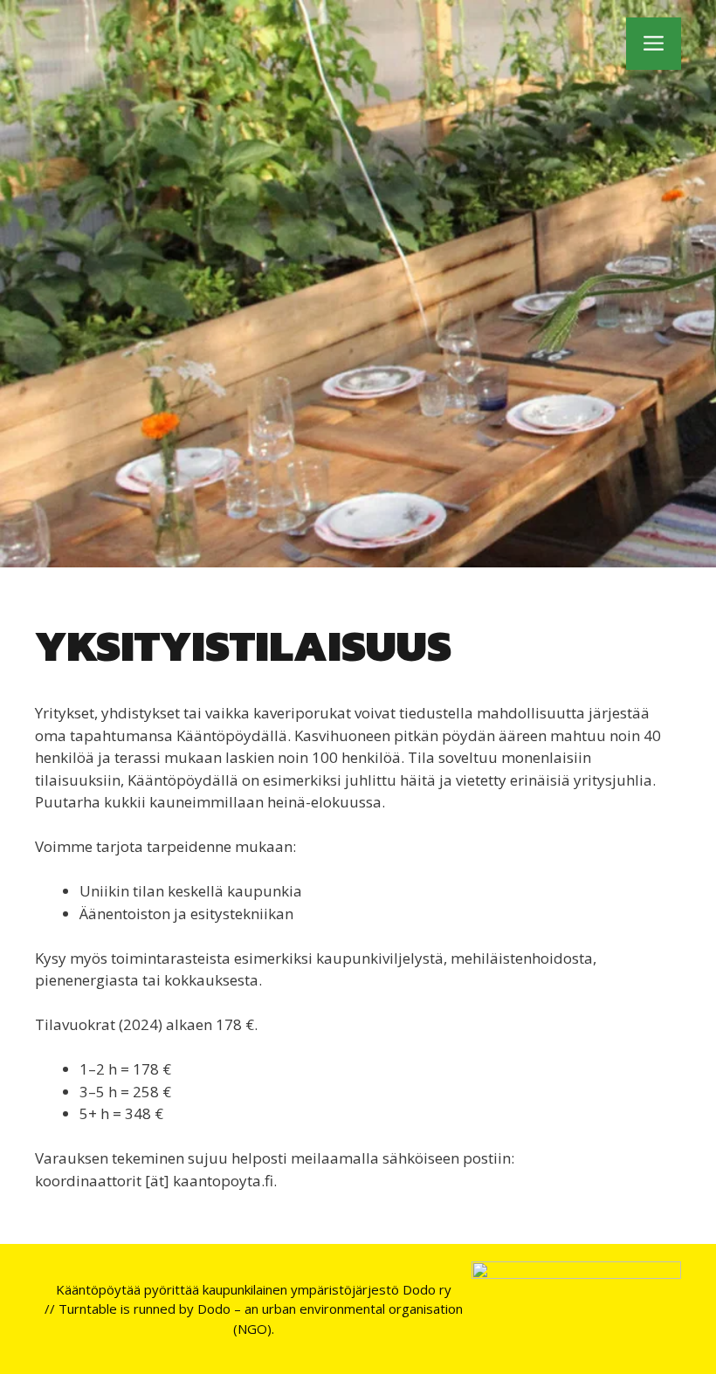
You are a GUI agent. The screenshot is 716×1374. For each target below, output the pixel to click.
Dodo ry (427, 1289)
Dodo (214, 1308)
